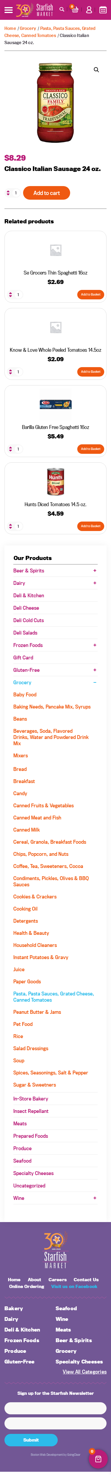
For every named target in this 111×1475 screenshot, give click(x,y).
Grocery (28, 28)
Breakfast (24, 781)
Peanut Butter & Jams (37, 1012)
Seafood (22, 1161)
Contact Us (86, 1279)
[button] (96, 69)
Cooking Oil (25, 909)
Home (10, 28)
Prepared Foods (30, 1136)
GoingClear (74, 1455)
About (34, 1279)
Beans (20, 719)
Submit (31, 1440)
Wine (18, 1198)
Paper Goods (27, 981)
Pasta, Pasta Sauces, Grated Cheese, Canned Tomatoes (53, 996)
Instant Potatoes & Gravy (40, 957)
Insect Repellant (31, 1111)
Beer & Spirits (28, 570)
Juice (19, 969)
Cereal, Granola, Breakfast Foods (49, 842)
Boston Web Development (47, 1455)
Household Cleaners (35, 945)
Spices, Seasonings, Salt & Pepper (50, 1072)
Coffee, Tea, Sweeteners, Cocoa (48, 866)
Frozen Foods (28, 645)
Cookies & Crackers (35, 896)
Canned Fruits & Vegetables (43, 805)
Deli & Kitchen (28, 595)
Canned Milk (26, 830)
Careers (58, 1279)
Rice (18, 1036)
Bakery (13, 1308)
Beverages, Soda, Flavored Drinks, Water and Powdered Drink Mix (51, 737)
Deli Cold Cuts (28, 620)
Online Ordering (26, 1286)
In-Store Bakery (30, 1098)
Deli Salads (25, 633)
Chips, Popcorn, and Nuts (40, 854)
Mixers (20, 755)
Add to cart (46, 192)
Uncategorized (29, 1185)
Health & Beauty (31, 933)
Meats (20, 1123)
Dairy (19, 583)
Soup (18, 1060)
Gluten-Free (26, 670)
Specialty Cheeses (33, 1173)
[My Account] (89, 9)
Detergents (25, 921)
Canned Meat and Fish (37, 817)
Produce (22, 1148)
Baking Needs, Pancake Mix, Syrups (52, 706)
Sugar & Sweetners (34, 1085)
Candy (20, 793)
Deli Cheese (26, 608)
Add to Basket (91, 294)
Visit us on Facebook (74, 1286)
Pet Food (23, 1024)
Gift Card (23, 657)
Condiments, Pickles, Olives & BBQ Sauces (51, 881)
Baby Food (24, 694)
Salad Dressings (30, 1048)
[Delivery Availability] (103, 9)
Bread (20, 769)
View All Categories (85, 1372)
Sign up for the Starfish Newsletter (55, 1393)
